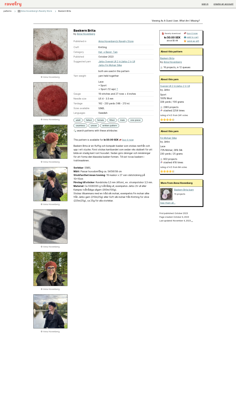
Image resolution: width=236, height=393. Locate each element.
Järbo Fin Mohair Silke (110, 65)
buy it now (128, 139)
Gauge (77, 93)
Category (79, 52)
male (122, 120)
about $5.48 (172, 40)
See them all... (167, 202)
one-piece (135, 120)
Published (79, 56)
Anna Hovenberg (86, 33)
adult (78, 120)
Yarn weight (80, 75)
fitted (111, 120)
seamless (80, 125)
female (100, 120)
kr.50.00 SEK (172, 37)
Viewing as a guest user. (176, 20)
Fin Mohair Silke (168, 138)
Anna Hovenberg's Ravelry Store (36, 11)
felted (89, 120)
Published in (80, 41)
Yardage (78, 103)
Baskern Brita (167, 58)
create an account (223, 4)
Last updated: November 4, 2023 (176, 220)
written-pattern (109, 125)
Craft (76, 47)
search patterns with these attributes (96, 130)
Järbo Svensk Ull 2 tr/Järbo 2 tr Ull (116, 61)
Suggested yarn (82, 61)
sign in (205, 4)
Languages (79, 113)
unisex (94, 125)
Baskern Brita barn (184, 189)
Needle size (80, 98)
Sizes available (81, 108)
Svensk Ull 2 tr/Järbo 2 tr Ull (175, 86)
